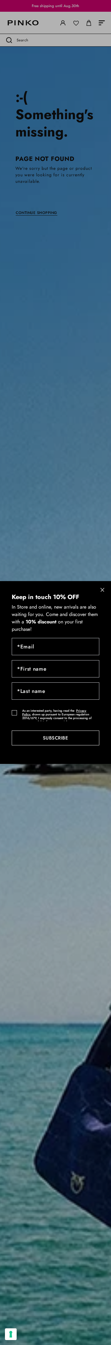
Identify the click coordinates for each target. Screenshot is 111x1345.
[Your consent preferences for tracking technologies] (11, 1334)
